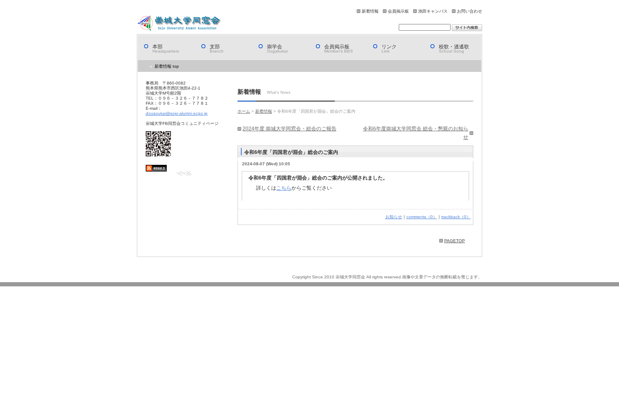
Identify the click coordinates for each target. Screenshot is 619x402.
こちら (283, 188)
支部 (217, 48)
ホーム (243, 111)
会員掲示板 (398, 11)
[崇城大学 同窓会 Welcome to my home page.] (179, 23)
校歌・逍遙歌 (454, 48)
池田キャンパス (433, 11)
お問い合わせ (469, 11)
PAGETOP (454, 240)
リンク (389, 48)
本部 (165, 48)
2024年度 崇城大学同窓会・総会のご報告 (289, 129)
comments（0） (421, 216)
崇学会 (277, 48)
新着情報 (370, 11)
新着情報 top (167, 66)
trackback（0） (456, 216)
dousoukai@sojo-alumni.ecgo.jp (177, 113)
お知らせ (393, 216)
